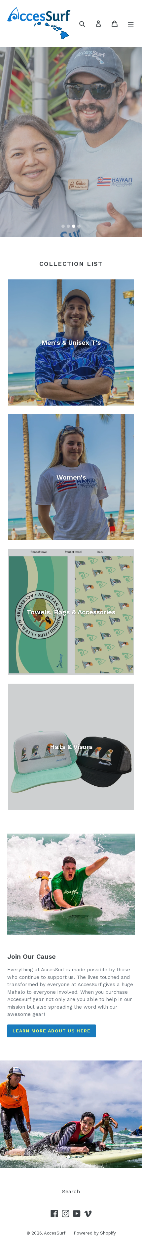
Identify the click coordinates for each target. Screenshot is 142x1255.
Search (71, 1191)
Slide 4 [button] (79, 226)
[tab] (63, 226)
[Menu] (131, 23)
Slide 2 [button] (68, 226)
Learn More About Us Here (51, 1030)
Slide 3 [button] (73, 226)
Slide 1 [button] (63, 226)
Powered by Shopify (95, 1233)
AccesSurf (54, 1233)
